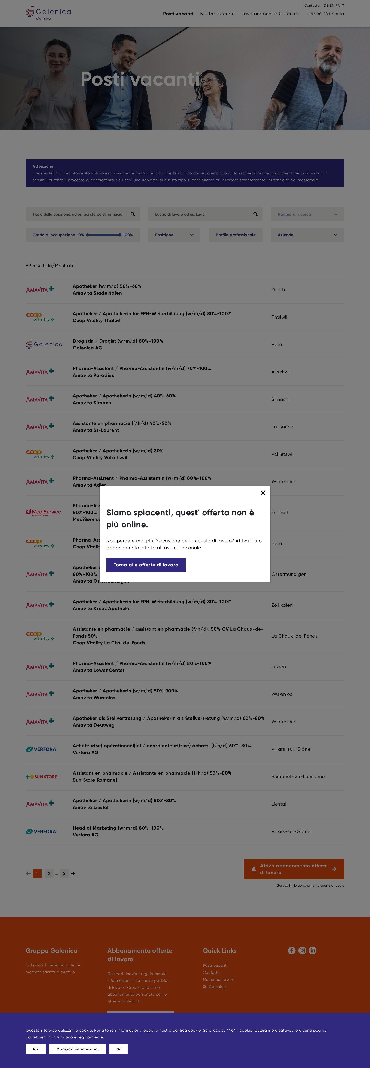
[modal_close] (263, 493)
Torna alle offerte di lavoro (146, 565)
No (35, 1049)
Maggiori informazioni (77, 1049)
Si (118, 1049)
